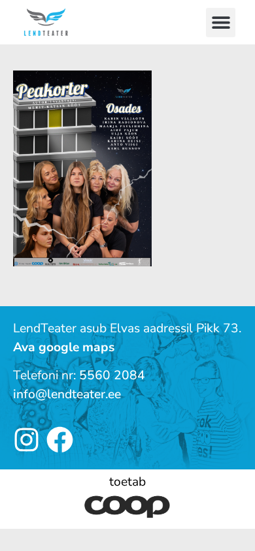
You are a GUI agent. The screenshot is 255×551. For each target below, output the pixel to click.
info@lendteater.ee (67, 394)
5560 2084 (112, 375)
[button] (220, 22)
